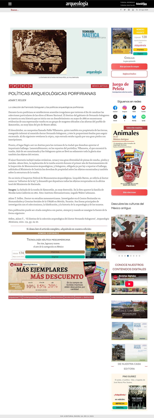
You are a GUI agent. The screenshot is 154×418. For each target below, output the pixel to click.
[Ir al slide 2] (122, 256)
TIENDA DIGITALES (127, 5)
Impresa (55, 252)
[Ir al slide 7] (136, 256)
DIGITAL (120, 408)
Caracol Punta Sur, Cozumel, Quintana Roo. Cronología (129, 353)
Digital (55, 257)
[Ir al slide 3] (125, 256)
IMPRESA (120, 404)
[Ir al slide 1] (119, 256)
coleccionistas (57, 297)
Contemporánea (29, 297)
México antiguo (100, 86)
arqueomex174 (15, 297)
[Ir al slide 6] (133, 256)
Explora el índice (129, 74)
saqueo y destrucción (84, 297)
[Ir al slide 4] (128, 256)
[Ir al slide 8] (139, 256)
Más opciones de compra (129, 66)
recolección (69, 297)
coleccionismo (44, 297)
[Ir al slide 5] (131, 256)
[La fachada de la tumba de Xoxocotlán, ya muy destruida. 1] (59, 52)
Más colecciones (129, 192)
